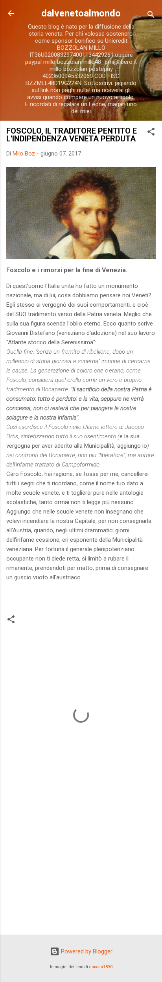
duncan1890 (100, 966)
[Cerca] (151, 16)
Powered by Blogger (85, 951)
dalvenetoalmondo (81, 13)
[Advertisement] (81, 867)
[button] (151, 133)
